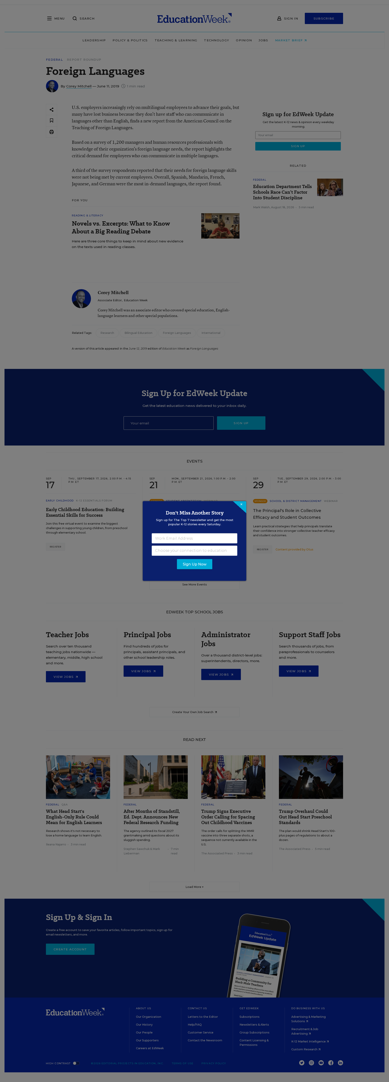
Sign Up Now (194, 564)
